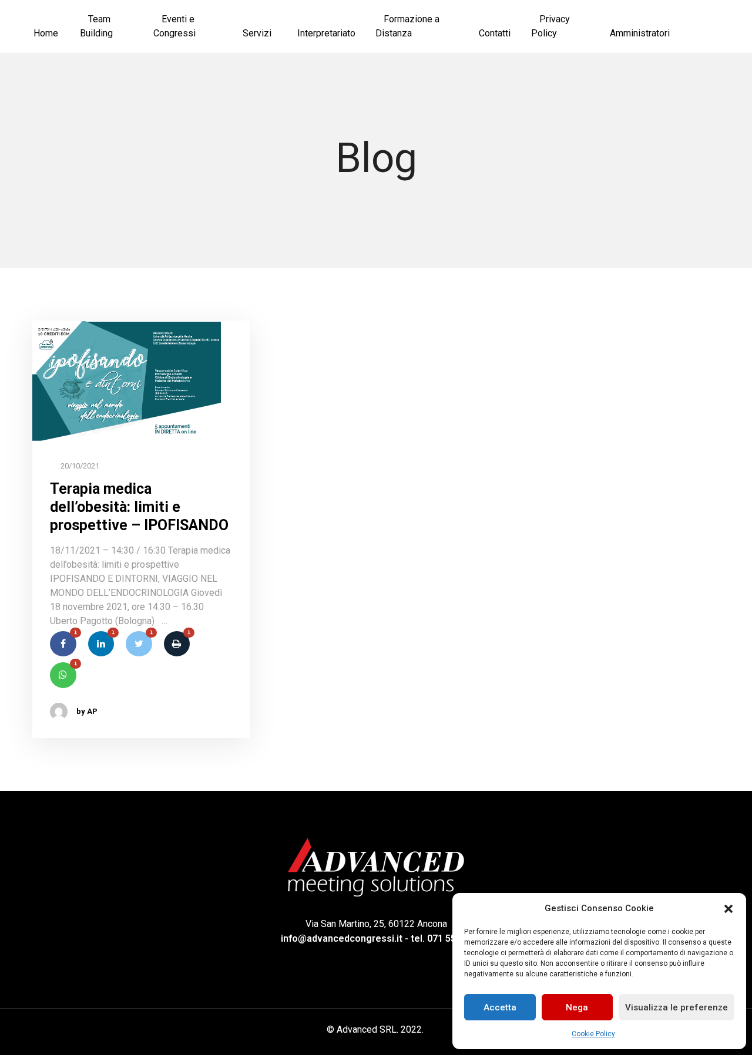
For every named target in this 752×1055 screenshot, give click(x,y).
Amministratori (640, 33)
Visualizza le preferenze (676, 1007)
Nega (577, 1007)
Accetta (500, 1007)
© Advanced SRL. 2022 (374, 1029)
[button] (728, 908)
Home (45, 33)
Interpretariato (326, 33)
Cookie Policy (593, 1034)
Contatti (495, 33)
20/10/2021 (79, 465)
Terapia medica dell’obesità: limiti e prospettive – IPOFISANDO (139, 507)
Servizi (257, 33)
